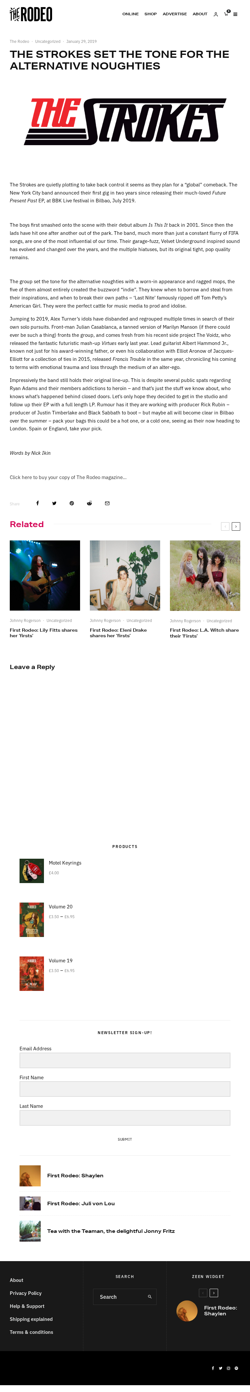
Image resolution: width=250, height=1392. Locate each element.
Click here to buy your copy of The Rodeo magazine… (68, 477)
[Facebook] (213, 1368)
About (200, 14)
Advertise (175, 14)
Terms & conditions (31, 1331)
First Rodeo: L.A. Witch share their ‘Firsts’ (204, 633)
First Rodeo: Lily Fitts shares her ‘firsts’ (43, 633)
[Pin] (72, 503)
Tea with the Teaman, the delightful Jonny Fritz (111, 1231)
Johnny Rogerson (25, 620)
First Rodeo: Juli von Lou (81, 1204)
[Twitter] (220, 1368)
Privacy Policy (26, 1292)
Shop (151, 14)
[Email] (107, 503)
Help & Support (27, 1305)
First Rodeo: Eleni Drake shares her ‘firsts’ (118, 633)
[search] (150, 1297)
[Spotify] (236, 1368)
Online (130, 14)
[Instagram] (228, 1368)
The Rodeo (19, 41)
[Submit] (89, 503)
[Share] (37, 503)
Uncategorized (48, 41)
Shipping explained (31, 1318)
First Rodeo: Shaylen (75, 1176)
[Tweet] (54, 503)
